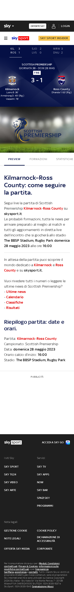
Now (40, 482)
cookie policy (47, 530)
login (65, 26)
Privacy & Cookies (28, 566)
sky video (11, 482)
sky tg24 (10, 474)
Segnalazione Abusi (43, 586)
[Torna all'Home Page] (20, 38)
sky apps (43, 474)
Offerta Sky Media (17, 548)
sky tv (41, 466)
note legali (12, 538)
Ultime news (16, 292)
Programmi (45, 505)
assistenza (21, 572)
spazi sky (43, 497)
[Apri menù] (5, 38)
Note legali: (11, 522)
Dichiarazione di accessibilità (48, 539)
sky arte (10, 490)
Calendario (14, 297)
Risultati (13, 308)
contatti (33, 572)
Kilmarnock (33, 208)
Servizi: (41, 458)
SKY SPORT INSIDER (54, 38)
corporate (44, 548)
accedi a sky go (53, 442)
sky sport (11, 466)
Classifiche (14, 302)
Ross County (53, 208)
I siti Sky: (9, 458)
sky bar (42, 490)
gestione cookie (15, 530)
